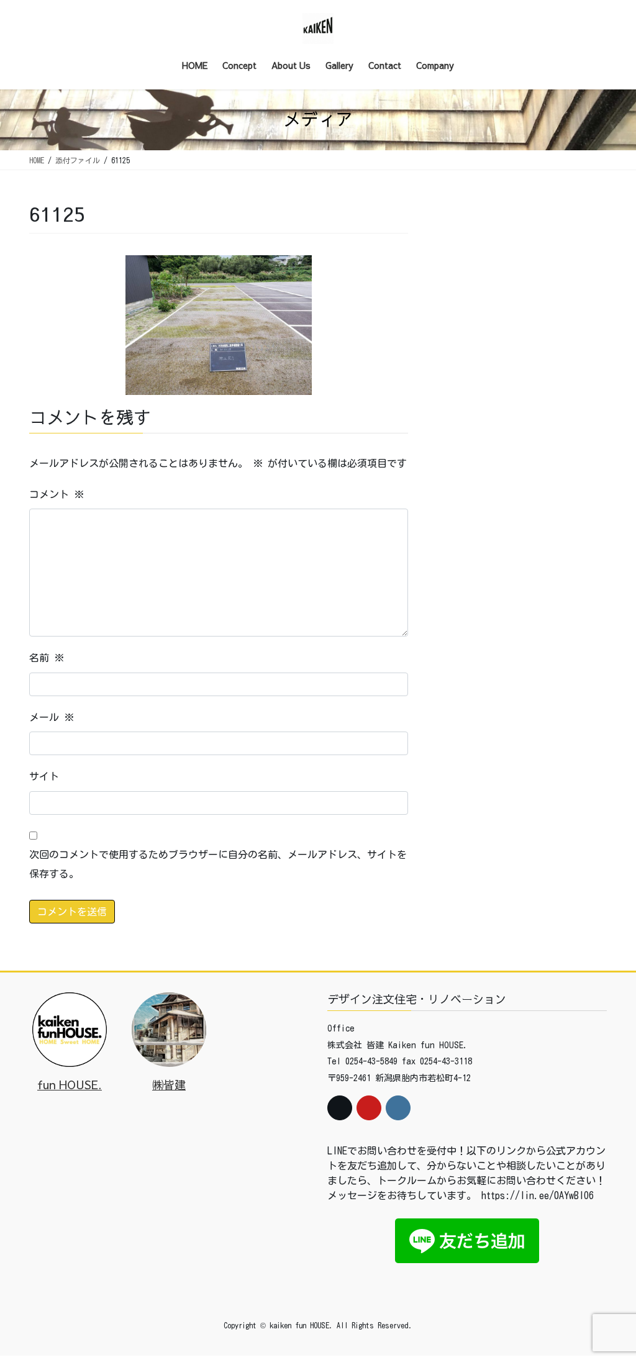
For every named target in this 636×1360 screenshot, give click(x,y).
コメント (56, 494)
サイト (44, 776)
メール (51, 717)
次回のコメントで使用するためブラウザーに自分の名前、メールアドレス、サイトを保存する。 (218, 864)
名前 (46, 658)
